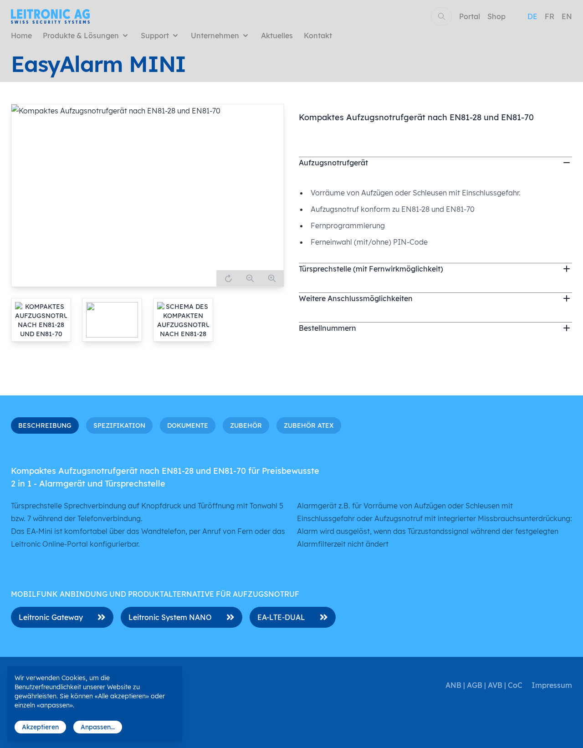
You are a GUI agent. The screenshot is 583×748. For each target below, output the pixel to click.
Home (21, 35)
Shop (496, 16)
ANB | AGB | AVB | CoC (483, 685)
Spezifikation (119, 425)
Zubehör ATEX (309, 425)
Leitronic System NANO (170, 617)
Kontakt (318, 35)
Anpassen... (98, 727)
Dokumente (187, 425)
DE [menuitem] (532, 16)
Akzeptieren (40, 727)
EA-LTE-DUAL (281, 617)
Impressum (552, 685)
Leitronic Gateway (51, 617)
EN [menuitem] (567, 16)
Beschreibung (45, 425)
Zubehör (246, 425)
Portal (469, 16)
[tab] (41, 320)
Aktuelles (277, 35)
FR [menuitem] (549, 16)
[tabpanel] (147, 195)
